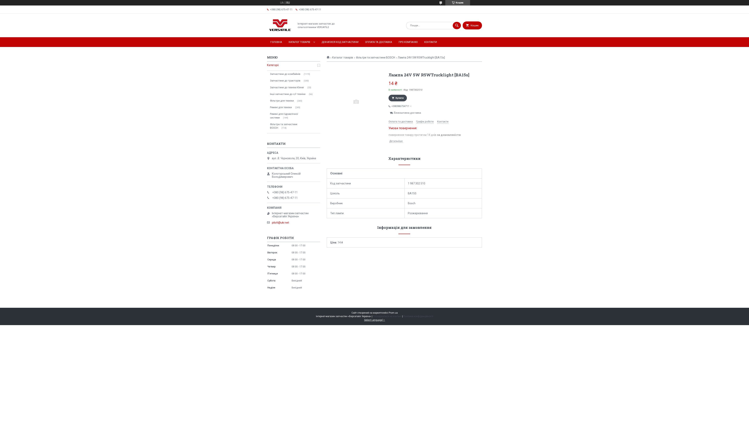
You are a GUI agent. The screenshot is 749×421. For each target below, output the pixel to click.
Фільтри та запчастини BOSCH (375, 57)
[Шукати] (457, 25)
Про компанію (408, 42)
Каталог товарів (299, 42)
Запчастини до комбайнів (285, 74)
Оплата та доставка (378, 42)
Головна (276, 42)
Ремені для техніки (281, 107)
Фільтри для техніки (282, 100)
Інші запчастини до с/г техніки (287, 94)
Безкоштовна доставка (407, 112)
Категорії (273, 65)
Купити (400, 98)
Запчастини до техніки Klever (287, 87)
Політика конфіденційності (418, 316)
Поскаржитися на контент (387, 316)
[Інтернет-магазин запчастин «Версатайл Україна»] (280, 32)
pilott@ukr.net (280, 222)
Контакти (430, 42)
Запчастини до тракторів (285, 80)
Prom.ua (393, 312)
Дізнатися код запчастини (340, 42)
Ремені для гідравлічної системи (284, 115)
